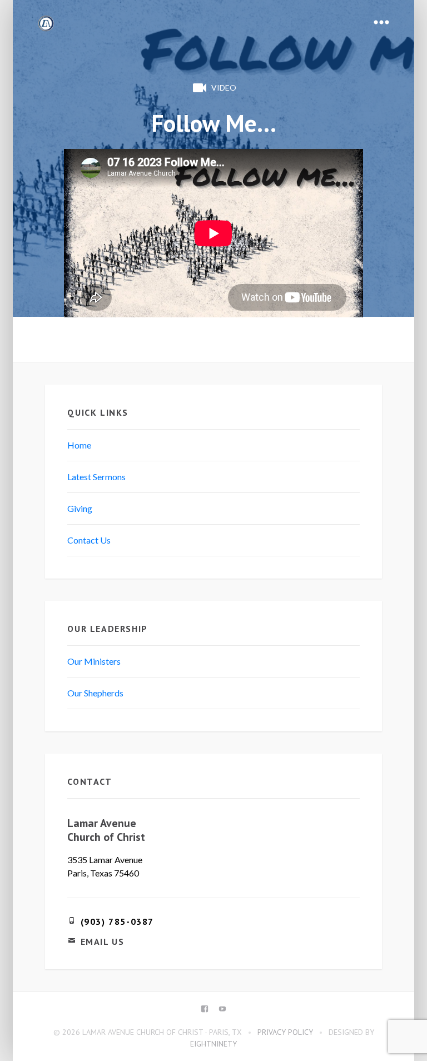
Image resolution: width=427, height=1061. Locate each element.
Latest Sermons (96, 476)
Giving (79, 508)
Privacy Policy (285, 1032)
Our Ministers (94, 661)
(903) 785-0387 (117, 921)
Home (79, 445)
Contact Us (89, 540)
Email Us (103, 941)
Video (223, 87)
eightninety (213, 1044)
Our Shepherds (95, 693)
